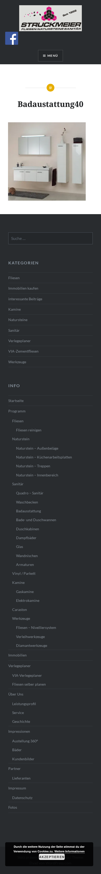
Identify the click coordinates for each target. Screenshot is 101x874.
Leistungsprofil (24, 703)
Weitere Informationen (69, 851)
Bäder (17, 750)
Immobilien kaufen (23, 288)
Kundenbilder (23, 759)
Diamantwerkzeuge (31, 645)
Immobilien (17, 655)
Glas (19, 546)
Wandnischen (27, 555)
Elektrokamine (27, 600)
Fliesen (14, 278)
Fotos (12, 807)
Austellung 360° (25, 741)
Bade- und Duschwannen (36, 520)
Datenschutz (22, 797)
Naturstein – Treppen (33, 466)
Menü (52, 56)
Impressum (17, 788)
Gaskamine (25, 591)
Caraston (19, 609)
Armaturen (25, 564)
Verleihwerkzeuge (30, 636)
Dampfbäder (26, 537)
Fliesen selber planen (29, 684)
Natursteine (17, 319)
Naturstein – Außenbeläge (37, 448)
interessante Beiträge (25, 299)
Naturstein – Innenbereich (37, 475)
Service (18, 712)
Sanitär (14, 330)
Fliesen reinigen (28, 430)
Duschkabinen (27, 529)
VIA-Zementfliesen (23, 351)
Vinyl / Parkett (23, 573)
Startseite (16, 400)
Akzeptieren (51, 856)
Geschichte (21, 721)
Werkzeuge (17, 362)
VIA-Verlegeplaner (27, 675)
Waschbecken (27, 502)
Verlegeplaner (19, 341)
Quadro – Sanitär (30, 493)
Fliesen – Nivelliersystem (36, 627)
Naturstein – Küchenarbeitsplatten (44, 457)
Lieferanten (21, 778)
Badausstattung (28, 511)
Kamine (14, 309)
